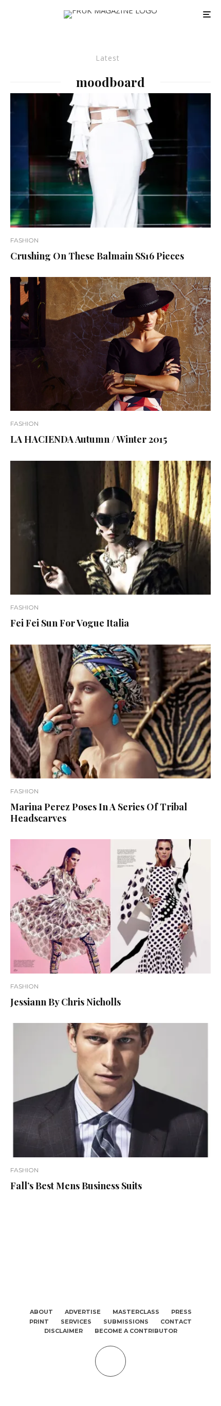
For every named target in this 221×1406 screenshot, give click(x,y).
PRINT (39, 1321)
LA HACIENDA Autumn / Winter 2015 (88, 439)
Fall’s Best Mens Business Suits (76, 1186)
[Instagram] (117, 1268)
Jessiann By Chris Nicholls (65, 1002)
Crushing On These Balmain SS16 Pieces (97, 256)
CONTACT (176, 1321)
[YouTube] (132, 1268)
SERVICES (76, 1321)
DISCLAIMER (63, 1330)
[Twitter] (103, 1268)
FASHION (24, 240)
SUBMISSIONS (126, 1321)
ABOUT (41, 1311)
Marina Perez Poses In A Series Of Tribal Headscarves (98, 813)
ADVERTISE (83, 1311)
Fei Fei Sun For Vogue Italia (69, 623)
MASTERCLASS (136, 1311)
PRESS (181, 1311)
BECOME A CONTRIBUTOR (136, 1330)
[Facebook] (88, 1268)
